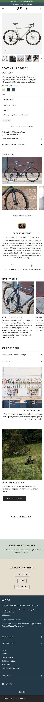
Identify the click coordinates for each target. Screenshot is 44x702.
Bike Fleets (6, 665)
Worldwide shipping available (22, 4)
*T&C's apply (6, 615)
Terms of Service (14, 626)
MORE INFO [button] (6, 676)
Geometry (6, 361)
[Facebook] (3, 684)
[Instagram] (11, 684)
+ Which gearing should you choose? (15, 115)
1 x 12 (6, 110)
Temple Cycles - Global (13, 698)
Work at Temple (7, 657)
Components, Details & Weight (14, 354)
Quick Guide (22, 587)
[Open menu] (5, 9)
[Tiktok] (7, 684)
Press (4, 650)
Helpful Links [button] (8, 637)
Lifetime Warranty (10, 139)
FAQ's (22, 580)
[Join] (39, 619)
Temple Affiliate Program (11, 668)
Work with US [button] (8, 643)
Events (4, 654)
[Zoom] (6, 50)
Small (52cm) (8, 99)
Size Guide (6, 120)
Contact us (22, 574)
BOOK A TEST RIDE (14, 498)
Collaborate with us (9, 661)
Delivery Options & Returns (14, 144)
